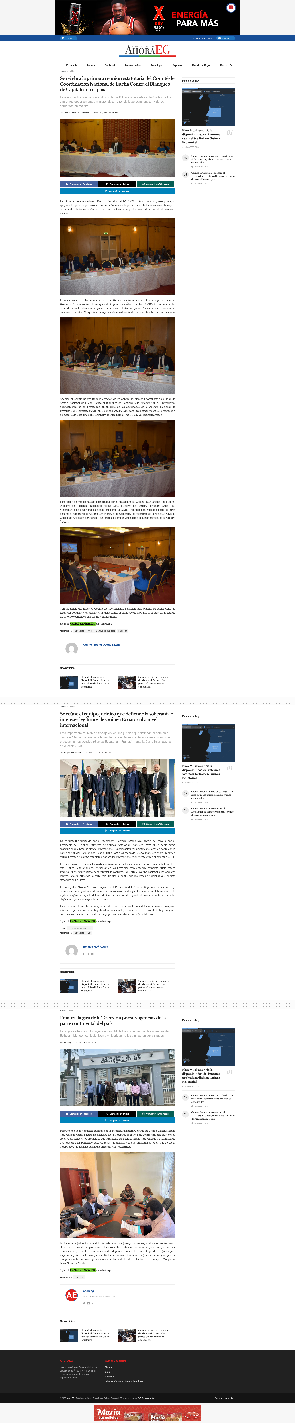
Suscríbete (227, 38)
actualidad (79, 630)
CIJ (89, 932)
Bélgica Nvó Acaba (72, 752)
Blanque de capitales (105, 630)
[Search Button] (231, 65)
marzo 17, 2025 (101, 112)
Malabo (109, 1367)
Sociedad (110, 65)
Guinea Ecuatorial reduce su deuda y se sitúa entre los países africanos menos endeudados (212, 159)
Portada (63, 71)
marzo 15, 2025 (83, 1042)
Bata (107, 1371)
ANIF (90, 630)
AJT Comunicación (146, 1398)
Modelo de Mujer (201, 65)
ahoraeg (67, 1042)
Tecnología (156, 65)
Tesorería (79, 1277)
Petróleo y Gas (133, 65)
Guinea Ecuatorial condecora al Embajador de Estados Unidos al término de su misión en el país (212, 176)
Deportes (177, 65)
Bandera (109, 1376)
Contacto (70, 38)
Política (91, 65)
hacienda (122, 630)
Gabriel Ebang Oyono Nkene (76, 112)
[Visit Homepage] (147, 51)
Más (222, 65)
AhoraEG (70, 1398)
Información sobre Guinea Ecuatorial (124, 1380)
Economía (71, 65)
